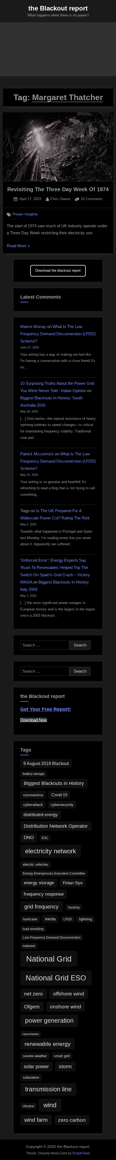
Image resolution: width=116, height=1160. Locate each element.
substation (31, 1077)
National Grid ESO (56, 978)
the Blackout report (58, 8)
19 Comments (92, 199)
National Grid (48, 958)
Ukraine (28, 1106)
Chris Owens (60, 199)
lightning (85, 919)
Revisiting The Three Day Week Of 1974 (58, 189)
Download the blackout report (58, 270)
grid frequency (41, 906)
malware (29, 946)
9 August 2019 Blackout (46, 763)
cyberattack (33, 804)
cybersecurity (62, 804)
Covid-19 (59, 794)
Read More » (18, 246)
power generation (49, 1020)
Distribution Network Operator (56, 826)
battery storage (34, 774)
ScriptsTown (81, 1153)
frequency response (44, 894)
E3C (45, 838)
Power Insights (25, 214)
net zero (33, 994)
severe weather (35, 1056)
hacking (74, 907)
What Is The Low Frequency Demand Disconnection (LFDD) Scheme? (58, 333)
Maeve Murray (33, 326)
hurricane (30, 919)
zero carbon (72, 1120)
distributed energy (40, 814)
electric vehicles (35, 864)
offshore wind (68, 994)
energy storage (39, 882)
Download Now (33, 720)
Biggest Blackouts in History (54, 783)
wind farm (36, 1120)
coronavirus (33, 795)
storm (65, 1066)
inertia (50, 919)
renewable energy (48, 1044)
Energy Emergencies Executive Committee (54, 873)
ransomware (30, 1034)
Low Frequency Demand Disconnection (52, 937)
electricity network (50, 851)
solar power (36, 1066)
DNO (29, 837)
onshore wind (65, 1006)
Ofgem (32, 1006)
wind (49, 1105)
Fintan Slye (73, 883)
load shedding (33, 929)
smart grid (62, 1056)
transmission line (48, 1089)
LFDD (67, 919)
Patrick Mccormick (37, 454)
